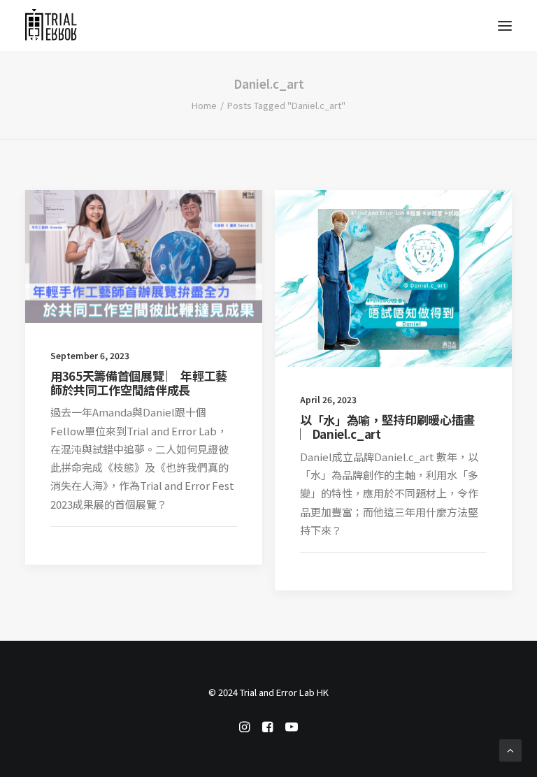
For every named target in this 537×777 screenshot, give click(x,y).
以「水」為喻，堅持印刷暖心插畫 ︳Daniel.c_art (387, 426)
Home (204, 105)
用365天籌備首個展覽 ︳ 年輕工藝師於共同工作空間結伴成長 (138, 382)
